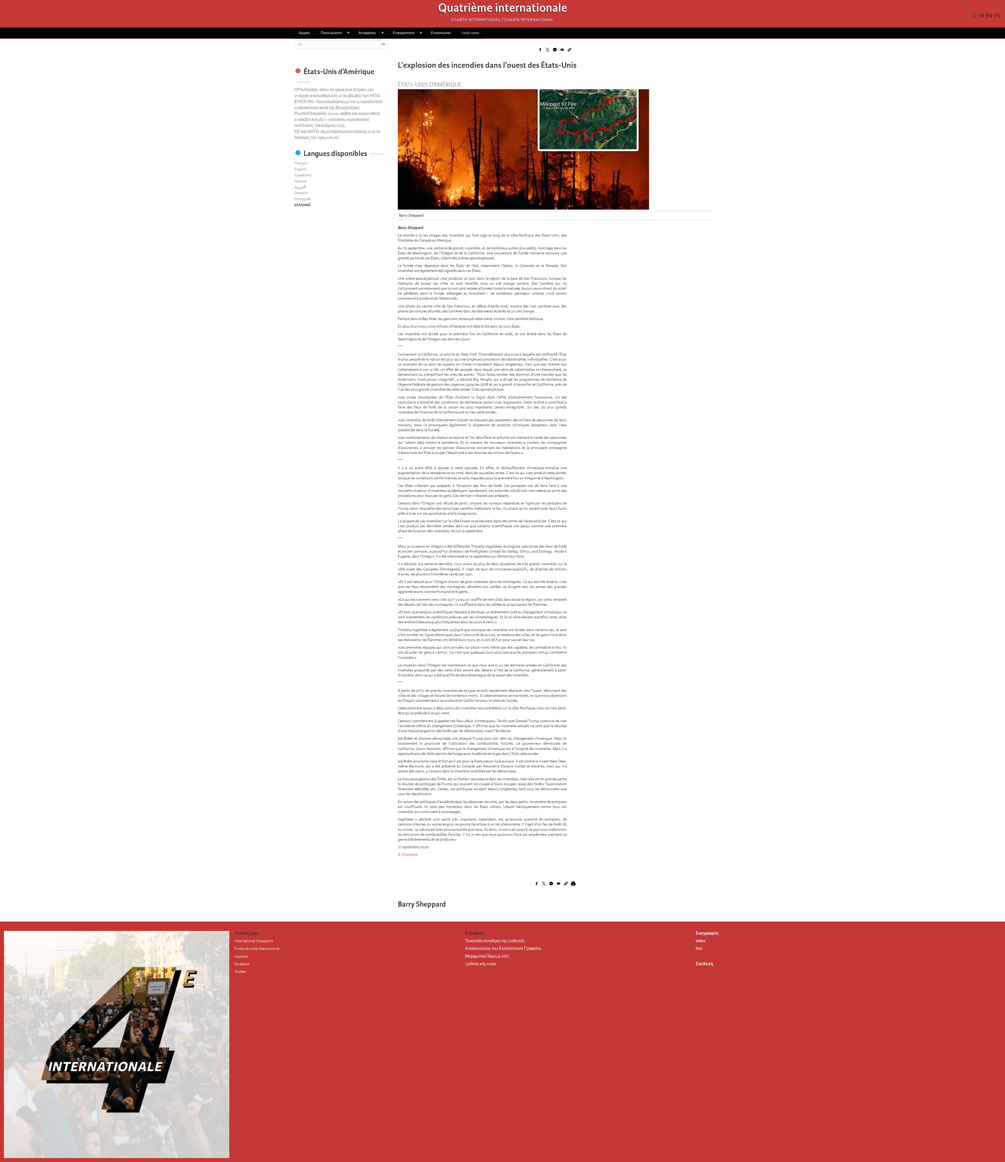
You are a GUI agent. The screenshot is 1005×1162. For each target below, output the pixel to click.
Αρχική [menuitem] (304, 33)
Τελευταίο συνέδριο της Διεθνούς (495, 941)
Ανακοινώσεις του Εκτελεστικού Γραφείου (503, 948)
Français (301, 163)
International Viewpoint (253, 941)
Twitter (240, 971)
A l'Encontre (407, 854)
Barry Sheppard (411, 215)
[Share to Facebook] (540, 49)
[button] (569, 49)
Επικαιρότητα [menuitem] (400, 34)
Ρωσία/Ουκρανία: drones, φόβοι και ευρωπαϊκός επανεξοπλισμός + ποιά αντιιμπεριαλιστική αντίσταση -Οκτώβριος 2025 (337, 119)
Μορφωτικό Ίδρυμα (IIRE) (487, 956)
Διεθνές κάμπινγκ (480, 964)
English (300, 169)
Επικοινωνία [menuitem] (440, 33)
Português (302, 199)
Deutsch (301, 192)
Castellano (302, 175)
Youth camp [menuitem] (470, 33)
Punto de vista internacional (257, 948)
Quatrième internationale (502, 9)
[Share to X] (547, 49)
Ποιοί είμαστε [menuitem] (328, 34)
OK (383, 44)
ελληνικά (302, 205)
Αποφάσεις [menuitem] (364, 34)
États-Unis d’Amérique (429, 84)
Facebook (242, 964)
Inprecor (241, 956)
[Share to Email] (562, 49)
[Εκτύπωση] (573, 883)
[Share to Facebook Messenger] (554, 49)
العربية (300, 187)
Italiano (300, 181)
